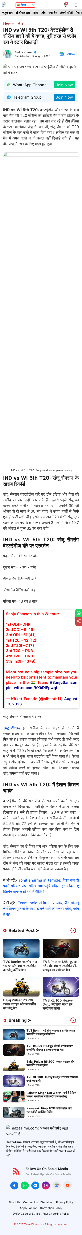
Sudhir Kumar (23, 52)
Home (8, 24)
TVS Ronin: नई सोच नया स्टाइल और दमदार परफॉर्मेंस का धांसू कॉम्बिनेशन (20, 966)
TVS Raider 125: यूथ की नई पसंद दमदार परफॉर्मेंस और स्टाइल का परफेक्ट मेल (60, 966)
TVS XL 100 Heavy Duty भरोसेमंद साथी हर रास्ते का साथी (58, 1004)
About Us (14, 1202)
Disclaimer (47, 1202)
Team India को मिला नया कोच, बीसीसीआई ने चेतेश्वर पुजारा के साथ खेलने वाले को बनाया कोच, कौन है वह (41, 908)
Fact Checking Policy (55, 1213)
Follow (70, 54)
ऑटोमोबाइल (23, 12)
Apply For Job (28, 1208)
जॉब (43, 12)
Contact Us (30, 1202)
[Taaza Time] (6, 4)
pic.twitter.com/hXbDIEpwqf (31, 687)
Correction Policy (51, 1208)
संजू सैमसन (11, 728)
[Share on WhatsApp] (78, 613)
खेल (35, 12)
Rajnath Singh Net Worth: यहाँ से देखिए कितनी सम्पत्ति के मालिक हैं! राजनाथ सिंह (51, 1094)
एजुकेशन (7, 12)
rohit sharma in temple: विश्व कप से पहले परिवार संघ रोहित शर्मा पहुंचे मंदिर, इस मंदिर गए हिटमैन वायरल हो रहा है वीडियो (41, 886)
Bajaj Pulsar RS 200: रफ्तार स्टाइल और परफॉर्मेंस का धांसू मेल (19, 1004)
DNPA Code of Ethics (26, 1213)
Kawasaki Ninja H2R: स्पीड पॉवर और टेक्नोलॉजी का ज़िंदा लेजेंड (49, 1110)
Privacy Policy (65, 1202)
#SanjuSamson (63, 682)
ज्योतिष (53, 12)
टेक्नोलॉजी (66, 12)
